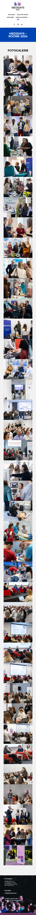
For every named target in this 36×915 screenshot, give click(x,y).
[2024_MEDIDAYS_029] (18, 156)
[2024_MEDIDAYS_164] (18, 784)
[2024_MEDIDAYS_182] (18, 865)
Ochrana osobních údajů (11, 898)
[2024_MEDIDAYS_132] (18, 622)
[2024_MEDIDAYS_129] (18, 601)
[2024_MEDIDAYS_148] (18, 723)
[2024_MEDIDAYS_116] (18, 541)
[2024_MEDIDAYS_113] (18, 520)
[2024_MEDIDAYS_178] (18, 844)
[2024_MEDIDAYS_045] (18, 257)
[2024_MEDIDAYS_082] (18, 399)
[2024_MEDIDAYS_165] (18, 804)
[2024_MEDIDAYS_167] (18, 824)
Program (11, 14)
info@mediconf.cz (11, 893)
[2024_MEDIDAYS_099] (18, 500)
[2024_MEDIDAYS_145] (18, 682)
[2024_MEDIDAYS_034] (18, 217)
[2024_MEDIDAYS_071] (18, 379)
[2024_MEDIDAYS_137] (18, 642)
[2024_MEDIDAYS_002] (18, 75)
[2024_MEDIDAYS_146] (18, 703)
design (8, 909)
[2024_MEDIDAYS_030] (18, 176)
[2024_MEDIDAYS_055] (18, 338)
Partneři (10, 17)
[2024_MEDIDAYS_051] (18, 298)
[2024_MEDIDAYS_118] (18, 561)
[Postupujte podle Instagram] (18, 24)
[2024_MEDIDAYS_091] (18, 460)
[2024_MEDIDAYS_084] (18, 419)
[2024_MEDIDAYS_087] (18, 439)
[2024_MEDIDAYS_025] (18, 136)
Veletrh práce (22, 14)
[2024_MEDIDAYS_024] (18, 116)
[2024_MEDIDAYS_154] (18, 743)
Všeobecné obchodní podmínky (13, 900)
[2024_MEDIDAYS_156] (18, 763)
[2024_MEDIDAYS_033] (18, 197)
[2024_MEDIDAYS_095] (18, 480)
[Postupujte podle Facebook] (14, 24)
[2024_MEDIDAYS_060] (18, 358)
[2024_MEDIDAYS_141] (18, 662)
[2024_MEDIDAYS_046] (18, 277)
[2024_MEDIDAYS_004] (18, 95)
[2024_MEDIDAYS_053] (18, 318)
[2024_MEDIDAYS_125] (18, 581)
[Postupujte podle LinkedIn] (21, 24)
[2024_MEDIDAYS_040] (18, 237)
